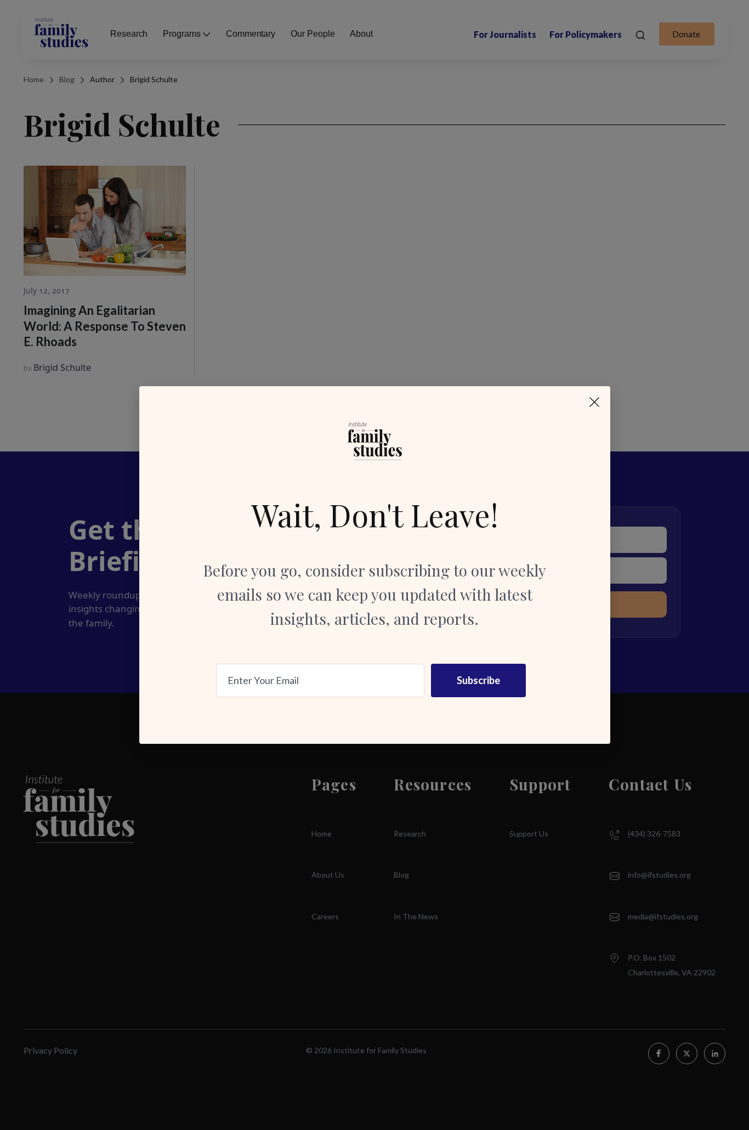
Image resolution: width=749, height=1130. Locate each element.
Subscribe (478, 680)
